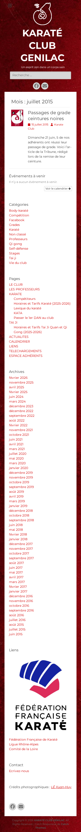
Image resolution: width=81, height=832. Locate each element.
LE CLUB (16, 284)
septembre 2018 (21, 520)
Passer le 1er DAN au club (34, 318)
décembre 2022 (21, 411)
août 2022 (17, 420)
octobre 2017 (19, 553)
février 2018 (18, 534)
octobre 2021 (19, 435)
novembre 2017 (21, 549)
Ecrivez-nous (19, 771)
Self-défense (18, 249)
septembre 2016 (21, 610)
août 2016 (16, 615)
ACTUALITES (19, 337)
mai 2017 (16, 572)
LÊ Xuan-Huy (61, 787)
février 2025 (18, 392)
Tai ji (12, 258)
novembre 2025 (21, 382)
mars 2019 (17, 501)
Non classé (17, 234)
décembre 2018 (21, 511)
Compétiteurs (25, 299)
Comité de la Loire (23, 749)
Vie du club (18, 263)
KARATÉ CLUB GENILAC (42, 45)
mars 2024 (17, 401)
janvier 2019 (18, 506)
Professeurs (18, 239)
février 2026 (18, 378)
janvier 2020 (18, 468)
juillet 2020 (17, 454)
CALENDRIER (19, 341)
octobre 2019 (19, 482)
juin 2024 (16, 397)
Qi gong (15, 244)
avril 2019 (16, 496)
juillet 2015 (17, 629)
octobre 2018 (19, 515)
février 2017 (18, 587)
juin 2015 (15, 634)
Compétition (19, 215)
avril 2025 (16, 387)
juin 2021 (15, 439)
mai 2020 (16, 458)
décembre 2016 (21, 596)
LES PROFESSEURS (24, 289)
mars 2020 (17, 463)
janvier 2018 (18, 539)
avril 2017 (16, 577)
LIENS (13, 346)
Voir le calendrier (56, 188)
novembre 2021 (21, 430)
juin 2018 (16, 525)
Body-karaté (18, 211)
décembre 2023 (21, 406)
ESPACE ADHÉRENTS (26, 356)
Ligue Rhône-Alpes (23, 744)
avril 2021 (16, 444)
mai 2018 (16, 530)
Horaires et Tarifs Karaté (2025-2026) (42, 303)
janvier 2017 (18, 591)
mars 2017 (17, 582)
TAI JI (13, 322)
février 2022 (18, 425)
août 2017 (16, 563)
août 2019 (16, 492)
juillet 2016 (17, 620)
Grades (14, 225)
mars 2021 (17, 449)
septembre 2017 (21, 558)
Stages (14, 253)
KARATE (15, 294)
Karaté (14, 230)
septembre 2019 (21, 487)
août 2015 (16, 625)
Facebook (16, 220)
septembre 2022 (21, 416)
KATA (18, 313)
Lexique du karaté (27, 308)
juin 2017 (15, 568)
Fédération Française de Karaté (33, 739)
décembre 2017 (21, 544)
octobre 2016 (19, 606)
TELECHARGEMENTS (25, 351)
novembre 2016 (21, 601)
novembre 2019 (21, 477)
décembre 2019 (21, 473)
